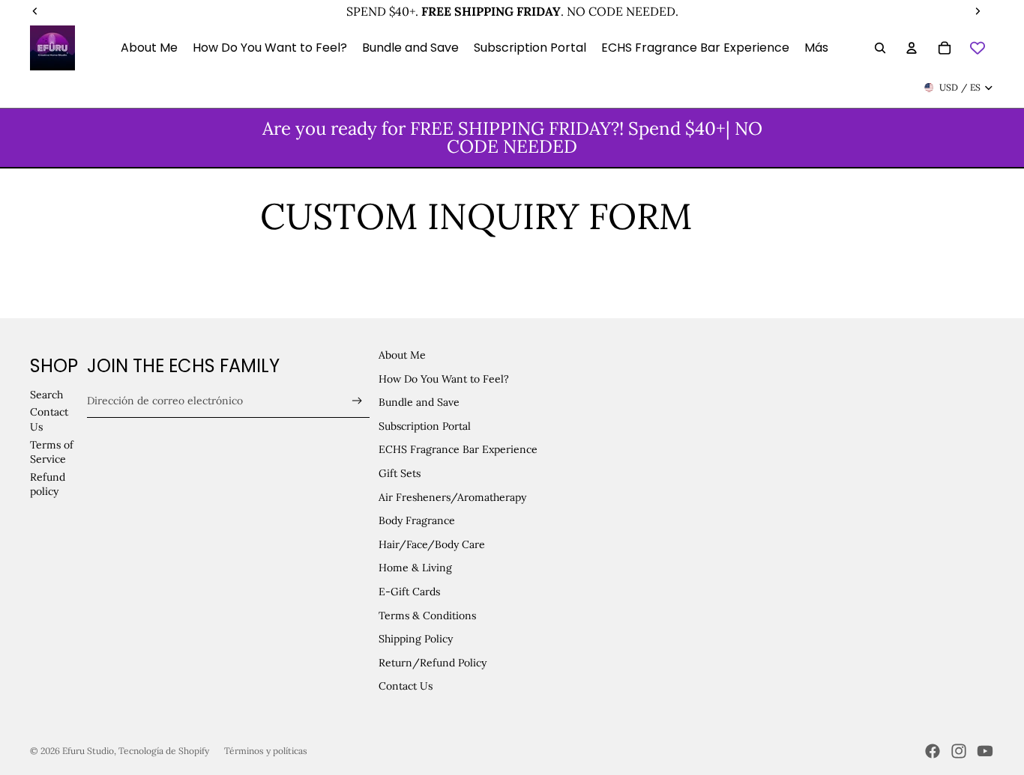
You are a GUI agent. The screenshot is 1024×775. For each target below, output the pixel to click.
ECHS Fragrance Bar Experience (458, 449)
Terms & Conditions (427, 615)
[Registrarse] (357, 401)
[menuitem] (816, 47)
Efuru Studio (88, 750)
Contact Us (406, 686)
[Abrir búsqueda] (880, 47)
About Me (402, 355)
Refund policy (47, 484)
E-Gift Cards (409, 591)
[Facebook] (933, 751)
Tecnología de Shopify (163, 750)
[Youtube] (985, 751)
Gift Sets (400, 473)
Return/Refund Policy (433, 662)
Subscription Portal (425, 426)
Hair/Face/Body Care (432, 544)
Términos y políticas (265, 750)
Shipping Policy (416, 638)
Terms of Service (51, 452)
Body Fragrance (417, 520)
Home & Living (415, 567)
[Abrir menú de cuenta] (911, 47)
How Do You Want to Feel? (444, 379)
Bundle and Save (419, 402)
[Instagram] (959, 751)
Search (46, 394)
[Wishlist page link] (977, 47)
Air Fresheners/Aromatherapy (452, 497)
